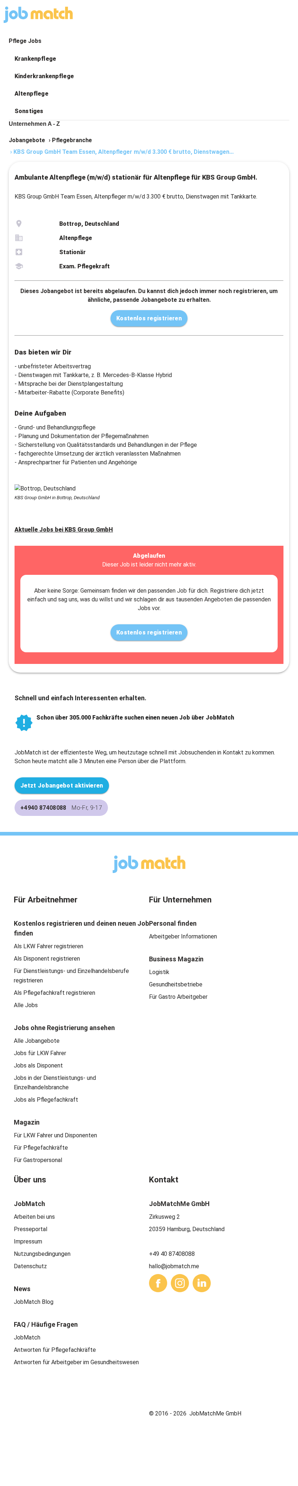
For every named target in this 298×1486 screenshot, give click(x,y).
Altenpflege (31, 93)
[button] (149, 59)
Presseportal (30, 1229)
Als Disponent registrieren (47, 958)
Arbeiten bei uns (34, 1216)
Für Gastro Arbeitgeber (178, 996)
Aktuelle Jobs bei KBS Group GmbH (64, 529)
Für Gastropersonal (38, 1160)
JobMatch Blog (33, 1301)
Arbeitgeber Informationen (183, 936)
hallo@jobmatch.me (174, 1266)
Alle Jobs (26, 1005)
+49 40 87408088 (172, 1253)
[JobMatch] (38, 15)
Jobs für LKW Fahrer (40, 1053)
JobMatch (27, 1337)
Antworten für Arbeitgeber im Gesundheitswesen (76, 1362)
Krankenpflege (35, 58)
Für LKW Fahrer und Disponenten (55, 1135)
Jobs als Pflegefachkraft (46, 1099)
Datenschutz (30, 1266)
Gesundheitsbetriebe (175, 984)
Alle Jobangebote (37, 1040)
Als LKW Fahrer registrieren (48, 946)
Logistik (159, 972)
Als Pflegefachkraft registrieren (54, 992)
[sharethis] (158, 1283)
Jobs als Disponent (38, 1065)
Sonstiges (29, 111)
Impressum (28, 1241)
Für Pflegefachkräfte (41, 1147)
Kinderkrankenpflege (44, 76)
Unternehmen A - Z (34, 124)
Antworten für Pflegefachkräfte (55, 1349)
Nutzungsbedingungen (42, 1253)
